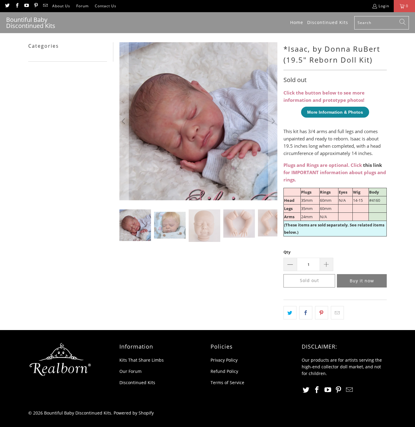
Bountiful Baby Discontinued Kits (77, 413)
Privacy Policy (224, 360)
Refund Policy (224, 371)
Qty (286, 252)
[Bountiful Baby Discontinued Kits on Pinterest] (35, 6)
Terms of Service (227, 382)
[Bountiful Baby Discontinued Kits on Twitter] (7, 6)
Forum (82, 6)
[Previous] (124, 121)
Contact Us (105, 6)
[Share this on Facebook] (305, 312)
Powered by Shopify (134, 413)
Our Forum (130, 371)
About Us (61, 6)
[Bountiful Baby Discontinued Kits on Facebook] (16, 6)
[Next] (273, 121)
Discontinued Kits (137, 382)
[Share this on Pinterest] (321, 312)
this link (372, 165)
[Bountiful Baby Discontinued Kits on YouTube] (26, 6)
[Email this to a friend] (337, 312)
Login (384, 6)
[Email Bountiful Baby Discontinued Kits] (45, 6)
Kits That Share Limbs (141, 360)
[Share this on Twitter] (290, 312)
